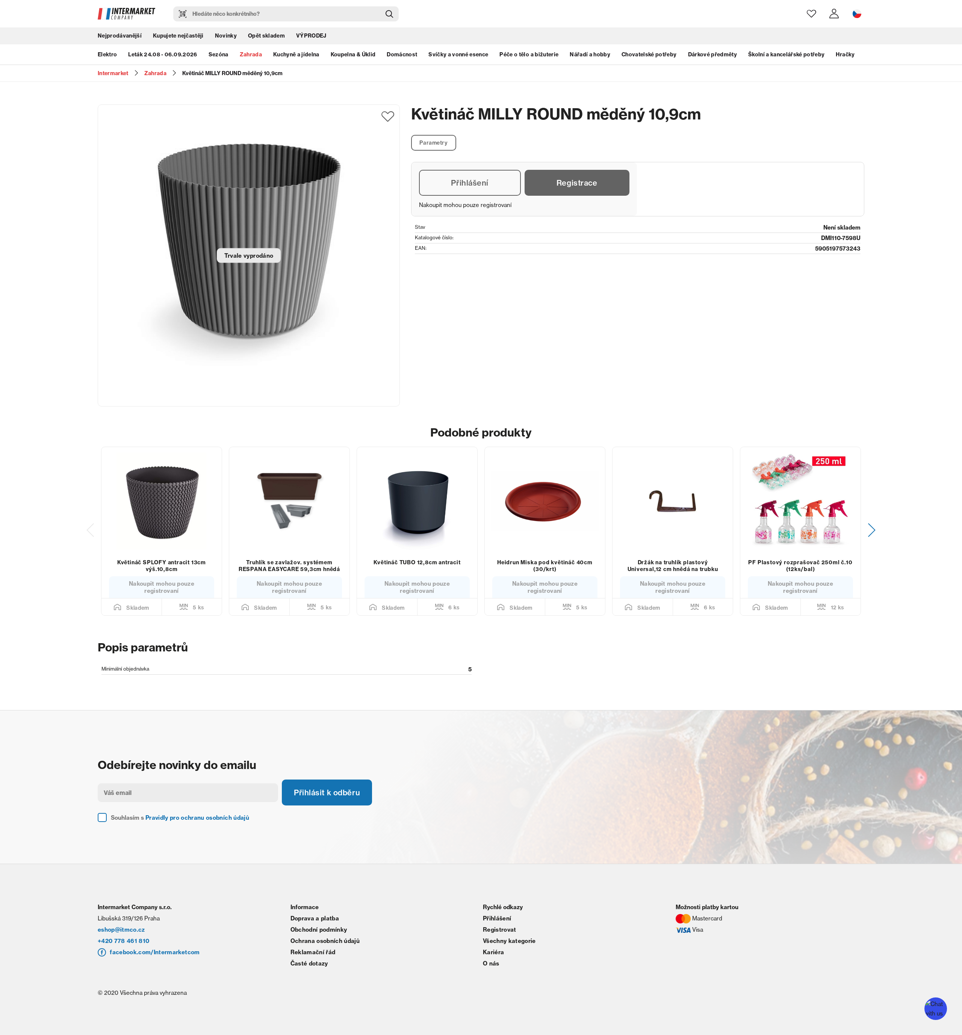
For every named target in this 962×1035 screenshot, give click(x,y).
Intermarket (113, 73)
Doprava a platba (314, 918)
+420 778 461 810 (123, 940)
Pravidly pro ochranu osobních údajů (197, 817)
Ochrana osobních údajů (325, 940)
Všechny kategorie (509, 940)
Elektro (107, 54)
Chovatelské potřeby (649, 54)
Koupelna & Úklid (353, 54)
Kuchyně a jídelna (296, 54)
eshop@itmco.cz (121, 929)
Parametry (433, 142)
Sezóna (218, 54)
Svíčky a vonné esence (458, 54)
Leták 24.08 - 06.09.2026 (162, 54)
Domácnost (402, 54)
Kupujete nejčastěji (178, 35)
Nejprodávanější (120, 35)
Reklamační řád (313, 952)
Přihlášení (470, 182)
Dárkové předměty (712, 54)
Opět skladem (266, 35)
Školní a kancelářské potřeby (786, 54)
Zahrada (251, 54)
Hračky (845, 54)
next (872, 530)
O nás (491, 963)
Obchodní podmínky (318, 929)
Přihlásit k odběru (327, 792)
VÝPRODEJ (311, 35)
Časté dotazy (309, 963)
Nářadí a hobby (590, 54)
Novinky (226, 35)
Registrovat (499, 929)
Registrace (577, 182)
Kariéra (493, 952)
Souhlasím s (180, 817)
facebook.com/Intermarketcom (155, 952)
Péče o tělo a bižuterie (528, 54)
